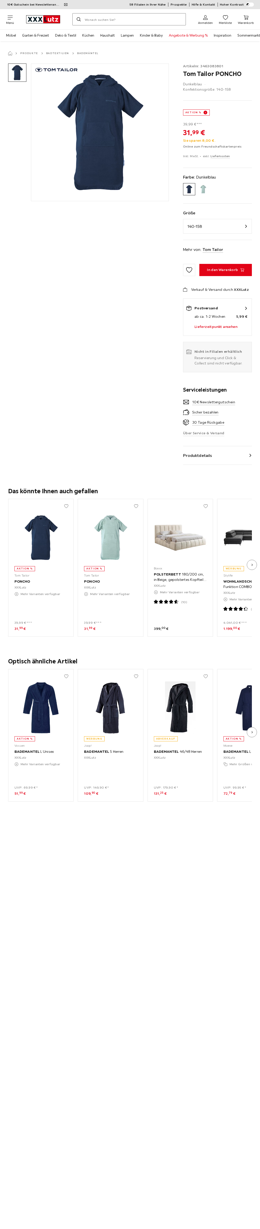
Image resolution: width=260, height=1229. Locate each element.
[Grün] (203, 189)
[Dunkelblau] (189, 189)
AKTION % (193, 112)
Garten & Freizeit (35, 35)
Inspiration (222, 35)
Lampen (127, 35)
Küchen (88, 35)
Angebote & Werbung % (188, 35)
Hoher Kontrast (232, 4)
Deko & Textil (65, 35)
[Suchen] (79, 19)
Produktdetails (197, 455)
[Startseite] (10, 53)
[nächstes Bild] (252, 565)
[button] (17, 72)
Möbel (11, 35)
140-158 (194, 226)
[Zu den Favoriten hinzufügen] (189, 270)
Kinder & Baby (151, 35)
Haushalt (107, 35)
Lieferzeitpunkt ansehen (215, 326)
